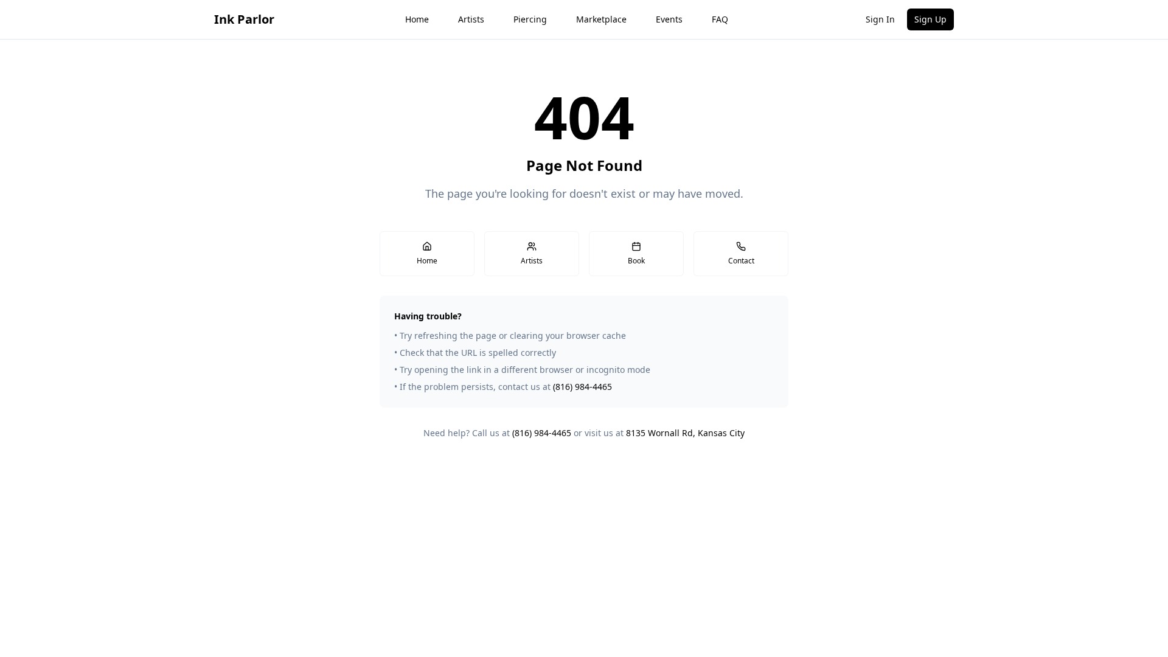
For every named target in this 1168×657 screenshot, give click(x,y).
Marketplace (601, 19)
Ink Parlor (244, 19)
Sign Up (930, 19)
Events (669, 19)
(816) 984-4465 (582, 386)
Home (417, 19)
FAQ (720, 19)
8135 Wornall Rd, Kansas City (685, 433)
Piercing (530, 19)
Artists (471, 19)
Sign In (880, 19)
